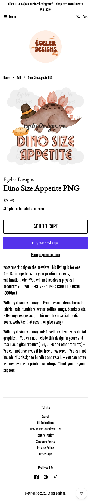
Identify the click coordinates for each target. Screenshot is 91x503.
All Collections (45, 423)
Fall (19, 78)
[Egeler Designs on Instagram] (55, 478)
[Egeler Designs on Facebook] (36, 478)
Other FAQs (45, 454)
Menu (12, 17)
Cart (85, 17)
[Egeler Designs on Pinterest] (45, 478)
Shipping (9, 209)
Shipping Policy (45, 441)
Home (6, 78)
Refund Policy (45, 435)
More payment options (45, 255)
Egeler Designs (56, 493)
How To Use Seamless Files (45, 429)
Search (45, 417)
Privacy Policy (45, 448)
